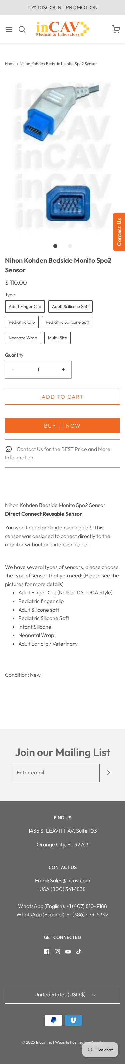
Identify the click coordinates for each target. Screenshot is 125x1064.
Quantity (14, 355)
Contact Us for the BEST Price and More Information (57, 453)
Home (10, 63)
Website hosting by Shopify (79, 1042)
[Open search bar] (24, 29)
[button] (62, 155)
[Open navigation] (9, 29)
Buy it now (62, 425)
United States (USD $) (60, 994)
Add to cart (63, 396)
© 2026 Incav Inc (37, 1042)
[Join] (109, 773)
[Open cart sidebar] (116, 29)
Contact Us (119, 232)
